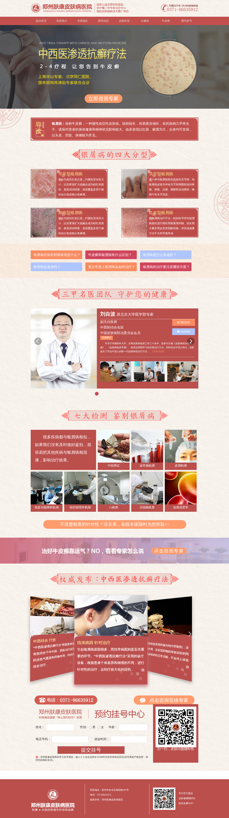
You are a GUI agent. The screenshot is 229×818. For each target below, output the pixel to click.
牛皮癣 (166, 20)
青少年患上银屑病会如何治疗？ (111, 267)
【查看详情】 (158, 351)
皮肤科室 (124, 20)
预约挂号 (186, 20)
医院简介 (61, 20)
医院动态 (103, 20)
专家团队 (82, 20)
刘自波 (108, 314)
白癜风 (145, 20)
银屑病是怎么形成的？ (159, 255)
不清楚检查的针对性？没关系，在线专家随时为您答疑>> (115, 524)
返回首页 (41, 20)
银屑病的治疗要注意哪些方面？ (166, 267)
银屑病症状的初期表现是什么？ (57, 255)
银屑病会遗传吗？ (47, 267)
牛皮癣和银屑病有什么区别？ (110, 255)
